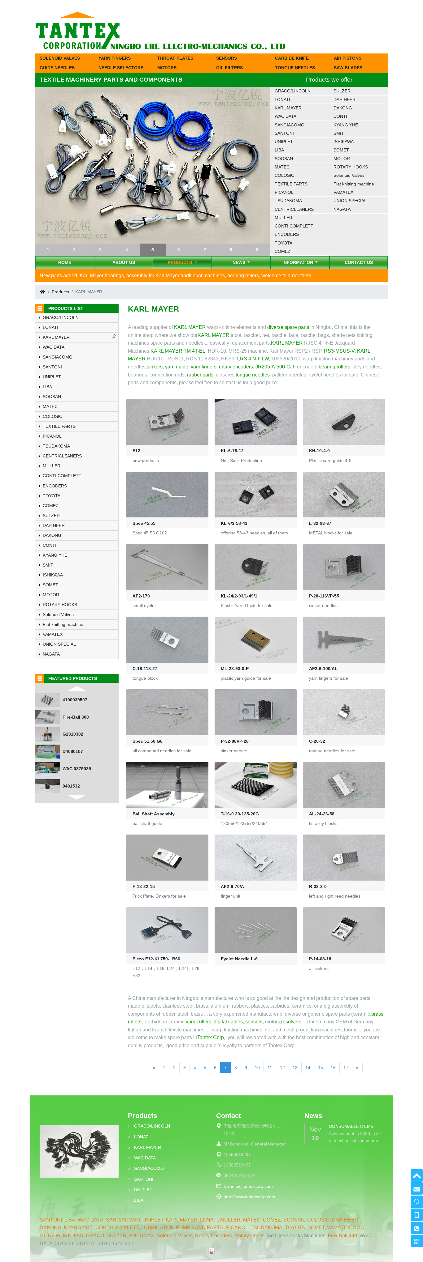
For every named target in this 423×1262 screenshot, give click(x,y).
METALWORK (55, 1235)
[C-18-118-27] (167, 640)
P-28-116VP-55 (324, 595)
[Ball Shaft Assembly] (167, 785)
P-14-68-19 (320, 958)
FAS (78, 1235)
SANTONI (284, 133)
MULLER (283, 217)
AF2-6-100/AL (323, 668)
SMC (358, 1227)
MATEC (282, 166)
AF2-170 (141, 595)
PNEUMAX (141, 1235)
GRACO (95, 1235)
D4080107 (73, 734)
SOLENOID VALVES (60, 58)
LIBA (279, 149)
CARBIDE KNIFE (292, 58)
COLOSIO (284, 175)
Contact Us (359, 262)
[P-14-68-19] (344, 930)
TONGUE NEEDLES (295, 67)
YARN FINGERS (114, 58)
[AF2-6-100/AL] (344, 640)
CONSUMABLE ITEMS (351, 1126)
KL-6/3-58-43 (234, 523)
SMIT (339, 133)
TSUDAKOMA (288, 200)
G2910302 (73, 717)
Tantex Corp (210, 1037)
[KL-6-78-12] (256, 422)
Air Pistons (347, 58)
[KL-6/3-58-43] (256, 495)
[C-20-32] (344, 712)
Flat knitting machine (354, 183)
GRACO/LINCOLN (293, 90)
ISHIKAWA (344, 141)
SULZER (342, 90)
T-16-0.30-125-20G (240, 813)
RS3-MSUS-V (339, 351)
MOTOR (342, 158)
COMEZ (282, 251)
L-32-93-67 (320, 523)
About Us (123, 262)
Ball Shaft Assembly (154, 813)
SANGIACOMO (289, 124)
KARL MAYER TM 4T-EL (177, 351)
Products (180, 262)
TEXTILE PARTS (291, 183)
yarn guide (176, 366)
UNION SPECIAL (350, 200)
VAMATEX (343, 192)
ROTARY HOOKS (351, 166)
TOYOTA (283, 242)
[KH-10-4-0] (344, 422)
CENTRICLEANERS (294, 209)
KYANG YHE (346, 124)
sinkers (155, 366)
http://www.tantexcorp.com (249, 1196)
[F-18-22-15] (167, 858)
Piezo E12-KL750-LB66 (156, 958)
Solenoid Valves (349, 175)
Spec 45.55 (144, 523)
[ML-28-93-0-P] (256, 640)
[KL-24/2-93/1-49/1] (256, 567)
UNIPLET (284, 141)
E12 (136, 450)
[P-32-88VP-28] (256, 712)
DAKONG (343, 107)
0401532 (71, 768)
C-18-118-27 (145, 668)
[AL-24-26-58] (344, 785)
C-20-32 (317, 741)
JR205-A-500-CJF (275, 366)
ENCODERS (287, 234)
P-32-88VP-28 (235, 741)
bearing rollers (334, 366)
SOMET (341, 149)
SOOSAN (284, 158)
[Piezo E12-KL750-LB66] (167, 930)
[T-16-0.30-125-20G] (256, 785)
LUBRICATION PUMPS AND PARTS (182, 1227)
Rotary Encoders (213, 1235)
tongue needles (253, 374)
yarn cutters (198, 1021)
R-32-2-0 (318, 886)
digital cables (228, 1021)
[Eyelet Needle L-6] (256, 930)
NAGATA (342, 209)
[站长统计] (211, 1250)
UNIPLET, (154, 1219)
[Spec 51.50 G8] (167, 712)
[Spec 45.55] (167, 495)
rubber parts (200, 374)
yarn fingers (203, 366)
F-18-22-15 (144, 886)
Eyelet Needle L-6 (239, 958)
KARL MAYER (288, 107)
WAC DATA (285, 116)
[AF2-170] (167, 567)
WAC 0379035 (77, 751)
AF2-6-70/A (232, 886)
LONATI (282, 99)
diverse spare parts (288, 327)
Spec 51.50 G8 (148, 741)
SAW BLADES (348, 67)
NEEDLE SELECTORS (120, 67)
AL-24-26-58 (321, 813)
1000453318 (75, 786)
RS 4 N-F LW (254, 358)
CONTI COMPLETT (294, 225)
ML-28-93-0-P (235, 668)
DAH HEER (344, 99)
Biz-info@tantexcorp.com (248, 1186)
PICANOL (284, 192)
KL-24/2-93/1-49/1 (239, 595)
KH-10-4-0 (319, 450)
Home (64, 262)
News (239, 262)
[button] (48, 250)
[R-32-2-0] (344, 858)
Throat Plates (175, 58)
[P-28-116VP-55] (344, 567)
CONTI (340, 116)
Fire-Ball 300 (76, 699)
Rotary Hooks (249, 1235)
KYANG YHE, (79, 1227)
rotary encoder (235, 366)
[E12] (167, 422)
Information (298, 262)
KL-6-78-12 (232, 450)
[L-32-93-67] (344, 495)
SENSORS (226, 58)
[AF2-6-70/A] (256, 858)
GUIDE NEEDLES (57, 67)
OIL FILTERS (229, 67)
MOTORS (167, 67)
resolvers (291, 1021)
